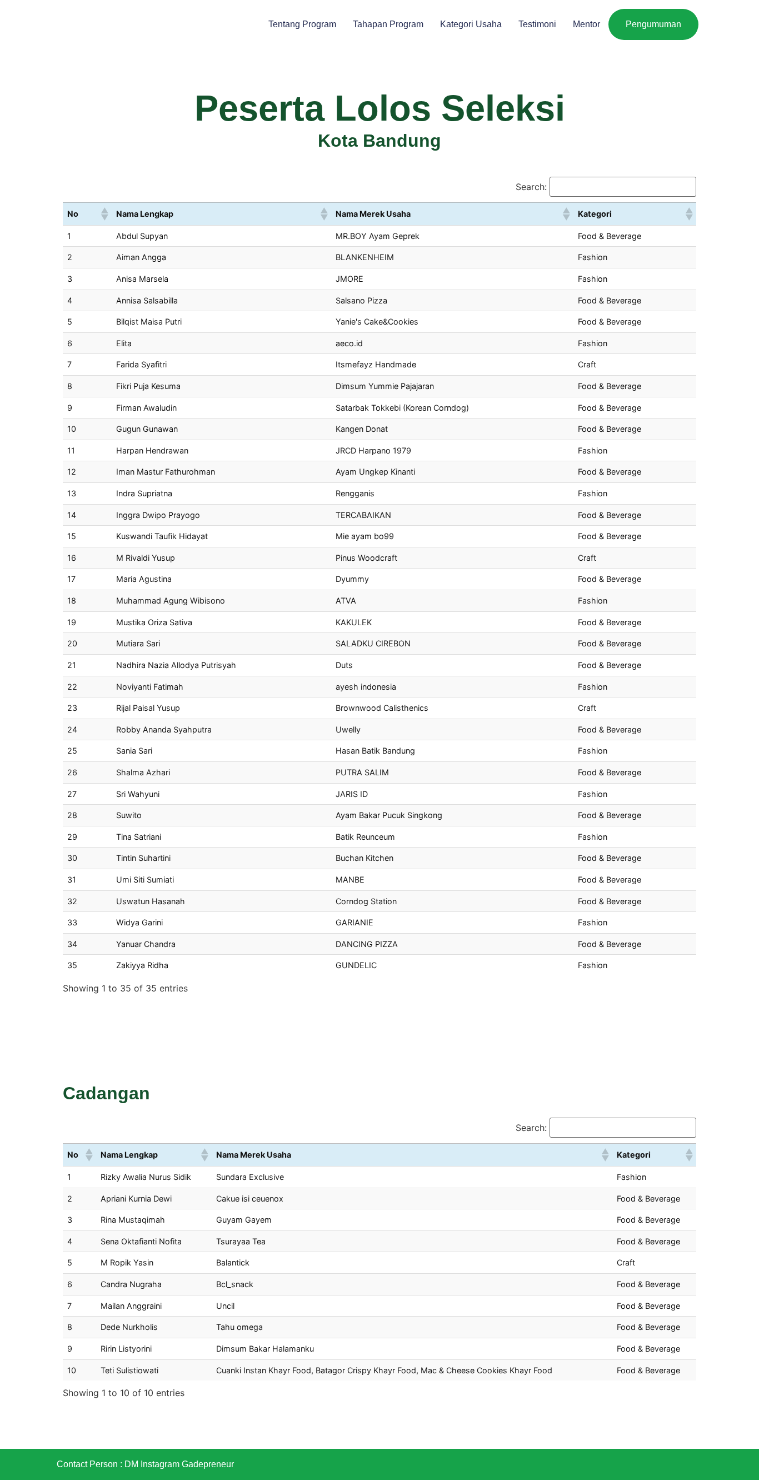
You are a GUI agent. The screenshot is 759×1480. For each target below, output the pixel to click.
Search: (531, 186)
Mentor (586, 24)
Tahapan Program (388, 24)
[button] (104, 214)
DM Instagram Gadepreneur (179, 1464)
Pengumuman (653, 24)
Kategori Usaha (471, 24)
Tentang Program (302, 24)
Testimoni (537, 24)
